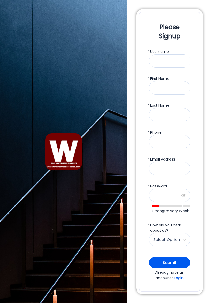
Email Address (162, 159)
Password (158, 186)
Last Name (159, 105)
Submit (170, 262)
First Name (159, 78)
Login (179, 277)
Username (159, 51)
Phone (156, 132)
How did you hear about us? (165, 228)
